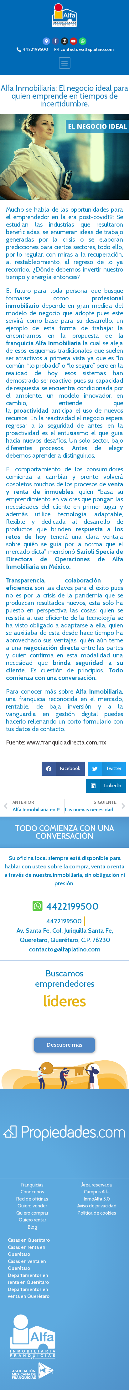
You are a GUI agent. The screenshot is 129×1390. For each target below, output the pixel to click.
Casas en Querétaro (29, 1240)
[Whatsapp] (82, 41)
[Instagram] (64, 41)
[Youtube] (73, 41)
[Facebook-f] (55, 41)
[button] (64, 63)
